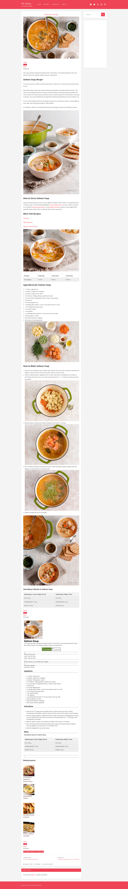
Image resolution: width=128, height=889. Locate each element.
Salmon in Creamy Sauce (30, 226)
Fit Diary (26, 3)
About (64, 4)
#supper (41, 851)
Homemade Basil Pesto (56, 205)
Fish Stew (26, 218)
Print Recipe (47, 649)
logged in (33, 875)
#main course (35, 851)
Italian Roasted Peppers (38, 207)
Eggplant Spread (54, 207)
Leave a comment (48, 864)
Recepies (38, 864)
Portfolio (55, 4)
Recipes (46, 4)
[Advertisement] (95, 44)
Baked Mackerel (28, 222)
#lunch (29, 851)
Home (39, 4)
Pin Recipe (57, 649)
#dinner (25, 851)
